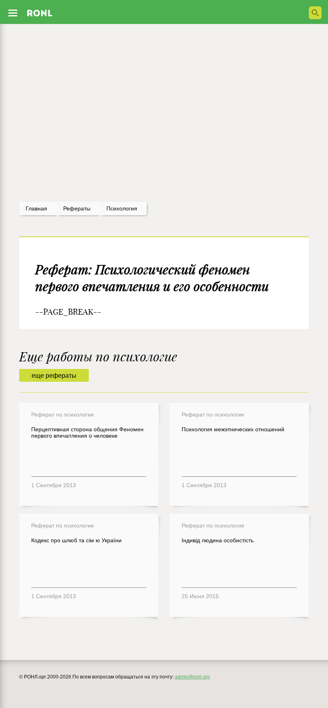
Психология (121, 208)
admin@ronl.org (192, 677)
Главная (36, 208)
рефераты (76, 208)
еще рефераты (54, 375)
